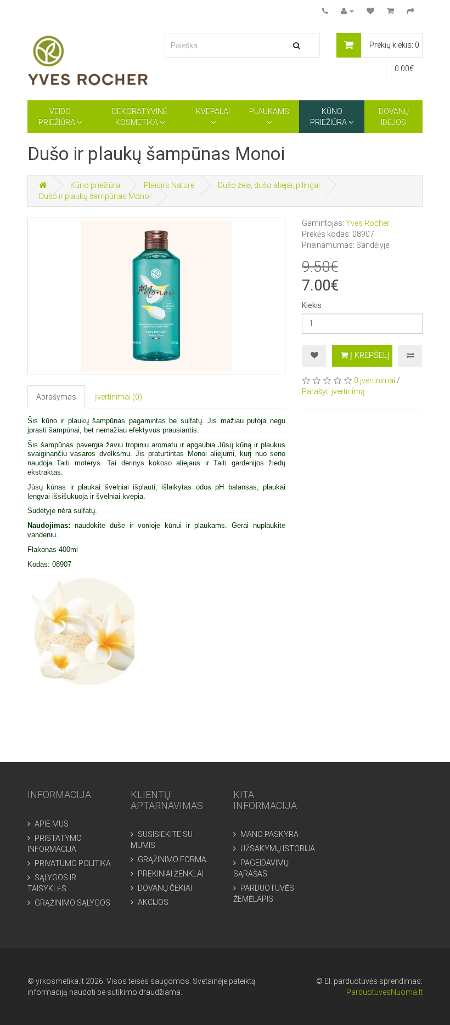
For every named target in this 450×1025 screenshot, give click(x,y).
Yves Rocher (368, 223)
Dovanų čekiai (164, 888)
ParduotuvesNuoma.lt (384, 992)
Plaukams (269, 111)
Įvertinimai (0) (118, 396)
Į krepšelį (369, 355)
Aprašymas (56, 396)
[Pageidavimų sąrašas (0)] (370, 11)
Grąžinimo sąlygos (71, 902)
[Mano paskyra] (347, 11)
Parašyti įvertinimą (333, 391)
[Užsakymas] (410, 11)
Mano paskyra (269, 834)
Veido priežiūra (57, 117)
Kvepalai (213, 111)
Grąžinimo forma (171, 859)
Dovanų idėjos (394, 117)
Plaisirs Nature (169, 185)
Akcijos (152, 902)
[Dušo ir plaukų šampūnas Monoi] (156, 296)
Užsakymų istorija (277, 848)
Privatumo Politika (72, 863)
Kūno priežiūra (329, 117)
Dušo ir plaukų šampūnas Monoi (95, 196)
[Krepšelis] (390, 11)
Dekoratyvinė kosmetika (139, 117)
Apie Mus (51, 823)
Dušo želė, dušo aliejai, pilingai (269, 185)
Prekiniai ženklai (170, 873)
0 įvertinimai (374, 380)
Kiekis (312, 305)
